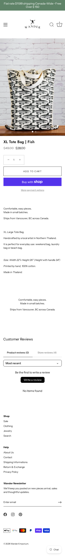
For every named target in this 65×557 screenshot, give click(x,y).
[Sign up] (60, 502)
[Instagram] (13, 514)
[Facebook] (5, 514)
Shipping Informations (15, 462)
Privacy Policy (10, 471)
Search (7, 435)
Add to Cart (32, 171)
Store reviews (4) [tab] (47, 352)
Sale (5, 421)
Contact (7, 457)
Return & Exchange (14, 467)
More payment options (32, 190)
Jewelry (7, 430)
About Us (8, 452)
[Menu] (5, 24)
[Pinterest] (20, 514)
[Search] (51, 25)
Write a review (33, 380)
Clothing (8, 426)
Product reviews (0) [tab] (18, 352)
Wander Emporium (19, 543)
